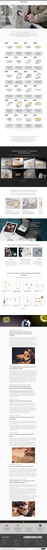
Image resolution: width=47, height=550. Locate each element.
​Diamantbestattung (27, 541)
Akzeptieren (43, 548)
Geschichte (3, 541)
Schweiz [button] (39, 1)
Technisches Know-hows (16, 543)
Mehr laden (23, 180)
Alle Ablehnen (38, 548)
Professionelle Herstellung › (29, 531)
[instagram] (39, 521)
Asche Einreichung (38, 542)
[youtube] (23, 521)
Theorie (14, 541)
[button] (46, 27)
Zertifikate (3, 543)
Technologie (15, 540)
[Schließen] (46, 548)
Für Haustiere (37, 541)
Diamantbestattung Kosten (39, 543)
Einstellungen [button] (34, 548)
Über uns (3, 540)
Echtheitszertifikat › (18, 531)
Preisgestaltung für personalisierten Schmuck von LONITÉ (19, 384)
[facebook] (7, 521)
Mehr (24, 130)
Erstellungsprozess (15, 542)
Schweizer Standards (4, 542)
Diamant (26, 540)
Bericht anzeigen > (40, 531)
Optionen (26, 542)
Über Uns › (6, 531)
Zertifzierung (26, 543)
